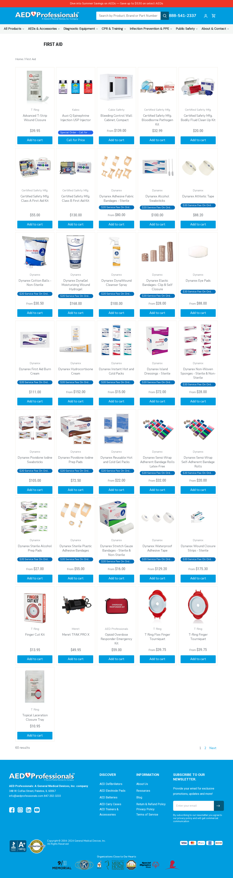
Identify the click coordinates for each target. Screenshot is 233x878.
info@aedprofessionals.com (26, 796)
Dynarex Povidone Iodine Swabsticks (35, 457)
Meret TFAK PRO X (75, 632)
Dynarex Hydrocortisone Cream (75, 368)
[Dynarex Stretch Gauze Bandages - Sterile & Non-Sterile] (116, 517)
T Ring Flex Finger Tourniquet (157, 634)
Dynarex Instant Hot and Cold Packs (116, 368)
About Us (142, 784)
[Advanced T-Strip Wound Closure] (34, 86)
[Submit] (165, 16)
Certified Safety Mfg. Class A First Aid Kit (35, 196)
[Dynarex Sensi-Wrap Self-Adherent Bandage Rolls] (198, 428)
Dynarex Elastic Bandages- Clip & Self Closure (157, 282)
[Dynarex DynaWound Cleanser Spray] (116, 251)
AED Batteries (108, 797)
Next (212, 748)
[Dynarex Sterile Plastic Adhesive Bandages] (75, 517)
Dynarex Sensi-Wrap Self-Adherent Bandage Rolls (198, 459)
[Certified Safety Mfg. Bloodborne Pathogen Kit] (157, 86)
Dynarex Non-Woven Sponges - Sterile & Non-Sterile (198, 370)
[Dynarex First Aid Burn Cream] (34, 340)
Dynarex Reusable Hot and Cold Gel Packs (116, 457)
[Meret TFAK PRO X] (75, 605)
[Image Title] (12, 810)
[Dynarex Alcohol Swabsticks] (157, 167)
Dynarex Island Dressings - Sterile (157, 368)
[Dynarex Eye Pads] (198, 251)
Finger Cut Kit (35, 632)
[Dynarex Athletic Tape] (198, 167)
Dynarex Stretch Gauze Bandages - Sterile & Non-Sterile (116, 547)
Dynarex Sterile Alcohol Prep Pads (35, 545)
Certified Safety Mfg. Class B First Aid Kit (75, 196)
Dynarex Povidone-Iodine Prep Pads (75, 457)
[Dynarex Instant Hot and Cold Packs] (116, 340)
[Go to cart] (214, 16)
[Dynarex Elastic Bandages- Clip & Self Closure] (157, 251)
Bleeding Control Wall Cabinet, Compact (116, 115)
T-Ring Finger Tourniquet (198, 634)
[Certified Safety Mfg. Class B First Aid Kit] (75, 167)
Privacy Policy (145, 809)
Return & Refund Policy (151, 804)
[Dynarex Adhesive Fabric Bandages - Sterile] (116, 167)
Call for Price (76, 140)
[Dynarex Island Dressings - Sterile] (157, 340)
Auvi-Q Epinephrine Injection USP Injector (75, 115)
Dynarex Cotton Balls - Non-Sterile (35, 280)
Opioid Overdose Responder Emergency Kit (116, 636)
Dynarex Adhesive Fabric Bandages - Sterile (116, 196)
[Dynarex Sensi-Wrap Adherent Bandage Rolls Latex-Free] (157, 428)
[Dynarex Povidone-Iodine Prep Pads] (75, 428)
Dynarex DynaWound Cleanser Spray (116, 280)
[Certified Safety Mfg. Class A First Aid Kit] (34, 167)
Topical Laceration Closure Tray (35, 715)
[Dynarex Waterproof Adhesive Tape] (157, 517)
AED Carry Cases (110, 804)
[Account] (206, 16)
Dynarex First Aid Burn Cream (35, 368)
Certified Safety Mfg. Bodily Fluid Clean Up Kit (198, 115)
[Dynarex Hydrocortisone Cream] (75, 340)
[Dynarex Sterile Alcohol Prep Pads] (34, 517)
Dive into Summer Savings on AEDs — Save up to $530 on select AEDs (116, 3)
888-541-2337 (182, 16)
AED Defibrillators (111, 784)
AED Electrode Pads (112, 790)
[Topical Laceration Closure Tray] (34, 686)
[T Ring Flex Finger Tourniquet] (157, 605)
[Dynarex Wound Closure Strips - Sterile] (198, 517)
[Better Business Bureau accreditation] (18, 846)
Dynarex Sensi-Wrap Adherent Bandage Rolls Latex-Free (157, 459)
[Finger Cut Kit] (34, 605)
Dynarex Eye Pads (198, 278)
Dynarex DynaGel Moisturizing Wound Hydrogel (76, 282)
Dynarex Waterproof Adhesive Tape (157, 545)
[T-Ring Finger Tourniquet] (198, 605)
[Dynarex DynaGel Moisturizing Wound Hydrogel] (75, 251)
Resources (143, 790)
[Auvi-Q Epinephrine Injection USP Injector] (75, 86)
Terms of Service (147, 814)
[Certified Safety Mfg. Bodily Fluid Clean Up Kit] (198, 86)
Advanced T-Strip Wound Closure (35, 115)
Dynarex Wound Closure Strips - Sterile (198, 545)
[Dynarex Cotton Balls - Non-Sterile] (34, 251)
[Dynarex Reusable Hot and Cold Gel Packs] (116, 428)
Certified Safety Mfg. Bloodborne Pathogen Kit (157, 117)
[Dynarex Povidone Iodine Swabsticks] (34, 428)
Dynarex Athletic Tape (198, 193)
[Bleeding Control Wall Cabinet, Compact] (116, 86)
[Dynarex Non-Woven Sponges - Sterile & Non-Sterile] (198, 340)
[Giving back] (116, 865)
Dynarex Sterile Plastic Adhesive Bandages (76, 545)
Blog (139, 797)
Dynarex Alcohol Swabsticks (157, 196)
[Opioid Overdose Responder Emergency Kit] (116, 605)
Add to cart (116, 140)
